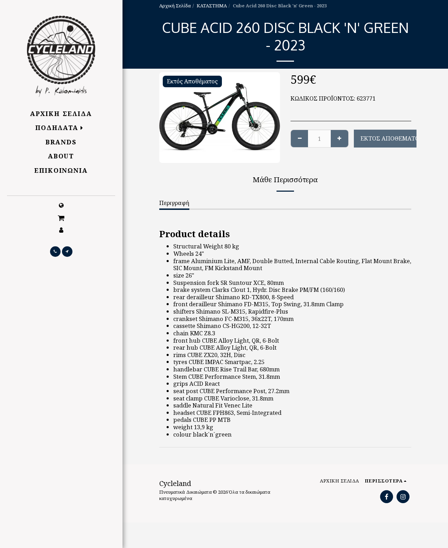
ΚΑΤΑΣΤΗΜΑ (212, 5)
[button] (61, 217)
